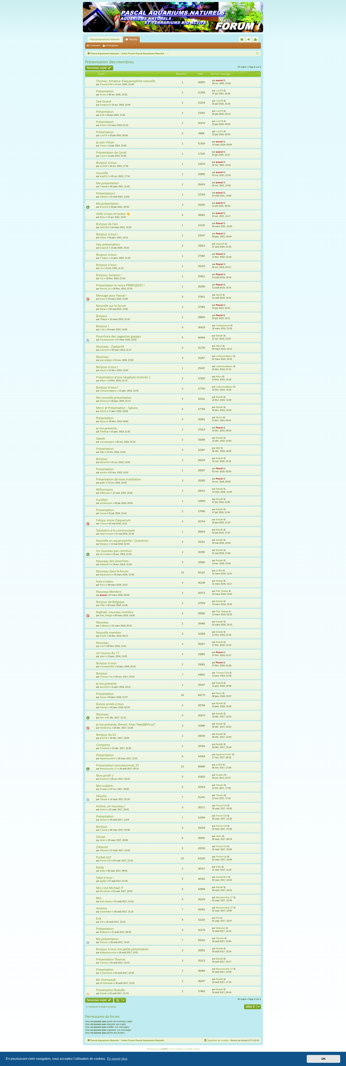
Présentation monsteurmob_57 (117, 765)
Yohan (103, 145)
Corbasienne (106, 973)
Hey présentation (108, 244)
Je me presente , (107, 428)
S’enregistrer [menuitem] (256, 40)
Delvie (103, 125)
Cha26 (103, 636)
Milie (102, 452)
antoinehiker (222, 877)
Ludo (102, 329)
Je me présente (106, 683)
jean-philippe (106, 360)
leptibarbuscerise (108, 952)
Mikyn (103, 380)
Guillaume (105, 625)
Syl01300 (104, 227)
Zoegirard (104, 105)
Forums (133, 39)
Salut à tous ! (105, 878)
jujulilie (103, 881)
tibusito (101, 796)
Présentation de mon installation (118, 479)
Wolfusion (104, 932)
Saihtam (104, 196)
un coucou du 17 (107, 653)
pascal (219, 80)
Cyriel (103, 156)
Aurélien (102, 500)
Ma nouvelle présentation (113, 398)
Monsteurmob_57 (108, 768)
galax (102, 656)
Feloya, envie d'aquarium (113, 520)
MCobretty (105, 891)
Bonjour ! (102, 326)
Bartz (102, 217)
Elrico (102, 585)
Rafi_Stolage (222, 591)
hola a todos (104, 581)
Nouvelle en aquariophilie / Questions (122, 541)
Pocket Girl (221, 805)
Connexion (95, 45)
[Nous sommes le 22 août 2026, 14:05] (257, 53)
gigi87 (103, 482)
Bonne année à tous (110, 704)
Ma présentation (107, 183)
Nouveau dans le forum (112, 571)
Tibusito (219, 785)
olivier (103, 840)
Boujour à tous (106, 255)
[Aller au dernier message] (224, 80)
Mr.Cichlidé (105, 554)
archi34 (103, 166)
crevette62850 (107, 666)
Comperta (103, 745)
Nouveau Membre (108, 592)
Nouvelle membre (108, 632)
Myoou (103, 421)
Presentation (105, 510)
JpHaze (104, 819)
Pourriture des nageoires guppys (118, 336)
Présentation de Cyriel (111, 152)
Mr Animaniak (106, 980)
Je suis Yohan (105, 142)
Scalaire (220, 775)
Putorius (104, 707)
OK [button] (323, 1058)
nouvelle (102, 173)
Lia (101, 268)
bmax (102, 299)
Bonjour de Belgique (110, 602)
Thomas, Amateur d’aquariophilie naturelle (125, 81)
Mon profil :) (104, 775)
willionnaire (105, 493)
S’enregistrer (112, 45)
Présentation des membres (109, 61)
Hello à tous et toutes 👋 (113, 214)
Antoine (101, 908)
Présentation (105, 91)
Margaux (104, 544)
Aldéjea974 (105, 564)
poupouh (104, 248)
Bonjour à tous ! (107, 234)
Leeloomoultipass (224, 356)
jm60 (102, 115)
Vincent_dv (105, 288)
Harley (103, 237)
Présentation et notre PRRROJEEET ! (120, 285)
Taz (102, 278)
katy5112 (104, 176)
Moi (99, 898)
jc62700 (104, 738)
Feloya (103, 523)
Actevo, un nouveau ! (110, 806)
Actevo (103, 809)
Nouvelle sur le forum (111, 306)
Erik (98, 918)
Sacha (103, 513)
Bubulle (219, 335)
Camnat (104, 830)
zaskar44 (104, 350)
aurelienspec (106, 503)
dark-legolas (106, 901)
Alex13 (103, 370)
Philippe (103, 319)
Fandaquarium (223, 325)
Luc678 (219, 90)
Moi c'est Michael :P (109, 888)
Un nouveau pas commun (114, 551)
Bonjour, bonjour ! (109, 275)
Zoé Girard (103, 101)
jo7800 (219, 570)
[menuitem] (242, 39)
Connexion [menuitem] (249, 40)
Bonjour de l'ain (107, 224)
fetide (100, 867)
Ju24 (102, 646)
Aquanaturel (106, 574)
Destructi (104, 401)
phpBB (164, 1049)
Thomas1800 (106, 84)
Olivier (100, 837)
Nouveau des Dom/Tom (112, 561)
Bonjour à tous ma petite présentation (122, 949)
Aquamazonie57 (108, 758)
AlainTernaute (106, 533)
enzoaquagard (107, 442)
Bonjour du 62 (106, 735)
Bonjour (101, 316)
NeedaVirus (105, 728)
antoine (103, 472)
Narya (103, 697)
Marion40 (104, 462)
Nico (102, 717)
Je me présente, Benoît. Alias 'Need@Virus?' (125, 724)
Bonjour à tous (106, 163)
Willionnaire (104, 489)
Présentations (105, 193)
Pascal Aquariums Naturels (105, 39)
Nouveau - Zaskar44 (110, 346)
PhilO (102, 605)
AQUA (219, 295)
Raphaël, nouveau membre (114, 612)
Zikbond (102, 847)
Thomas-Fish (106, 676)
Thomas (104, 962)
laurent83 (104, 687)
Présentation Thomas (110, 959)
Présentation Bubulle (110, 990)
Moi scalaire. (105, 786)
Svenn (103, 94)
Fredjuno (104, 258)
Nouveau (102, 357)
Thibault (104, 186)
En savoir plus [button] (117, 1058)
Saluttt (100, 438)
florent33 (104, 207)
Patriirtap (104, 431)
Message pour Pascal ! (111, 295)
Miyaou (103, 309)
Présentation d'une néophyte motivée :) (123, 377)
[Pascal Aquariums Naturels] (173, 17)
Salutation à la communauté (115, 530)
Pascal (219, 223)
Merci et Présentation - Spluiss (117, 408)
